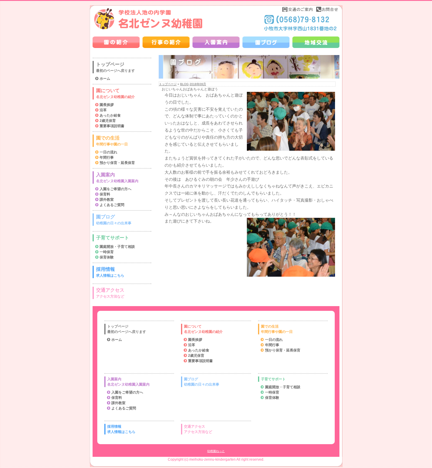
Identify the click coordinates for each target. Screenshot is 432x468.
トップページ (168, 84)
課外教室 (107, 200)
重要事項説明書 (112, 126)
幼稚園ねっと (216, 451)
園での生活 (112, 140)
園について (115, 93)
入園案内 (117, 177)
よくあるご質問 (112, 205)
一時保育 (107, 252)
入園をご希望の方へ (115, 189)
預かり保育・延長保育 (117, 163)
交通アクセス (110, 293)
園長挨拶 (107, 105)
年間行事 (107, 157)
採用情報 (110, 272)
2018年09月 (198, 84)
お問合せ (327, 9)
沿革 (103, 110)
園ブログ (113, 219)
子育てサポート (112, 237)
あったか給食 (110, 115)
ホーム (105, 79)
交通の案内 (297, 9)
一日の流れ (108, 152)
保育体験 (107, 257)
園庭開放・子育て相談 (117, 247)
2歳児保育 (108, 121)
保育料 (105, 194)
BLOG (184, 84)
